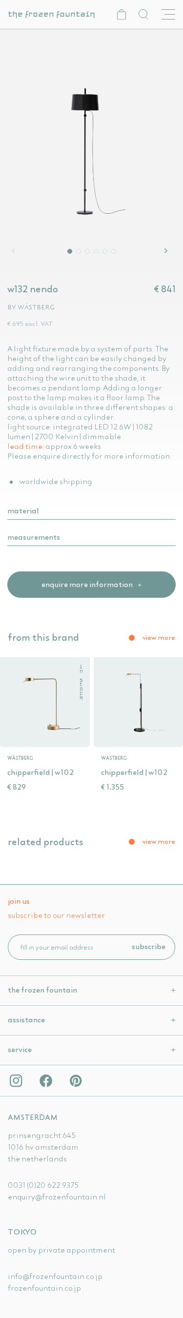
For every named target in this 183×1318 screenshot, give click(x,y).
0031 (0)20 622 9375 (43, 1185)
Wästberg (36, 307)
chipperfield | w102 (40, 772)
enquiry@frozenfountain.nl (57, 1196)
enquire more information (87, 584)
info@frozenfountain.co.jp (55, 1276)
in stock (81, 682)
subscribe (148, 946)
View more (158, 637)
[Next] (167, 251)
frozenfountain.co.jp (44, 1288)
